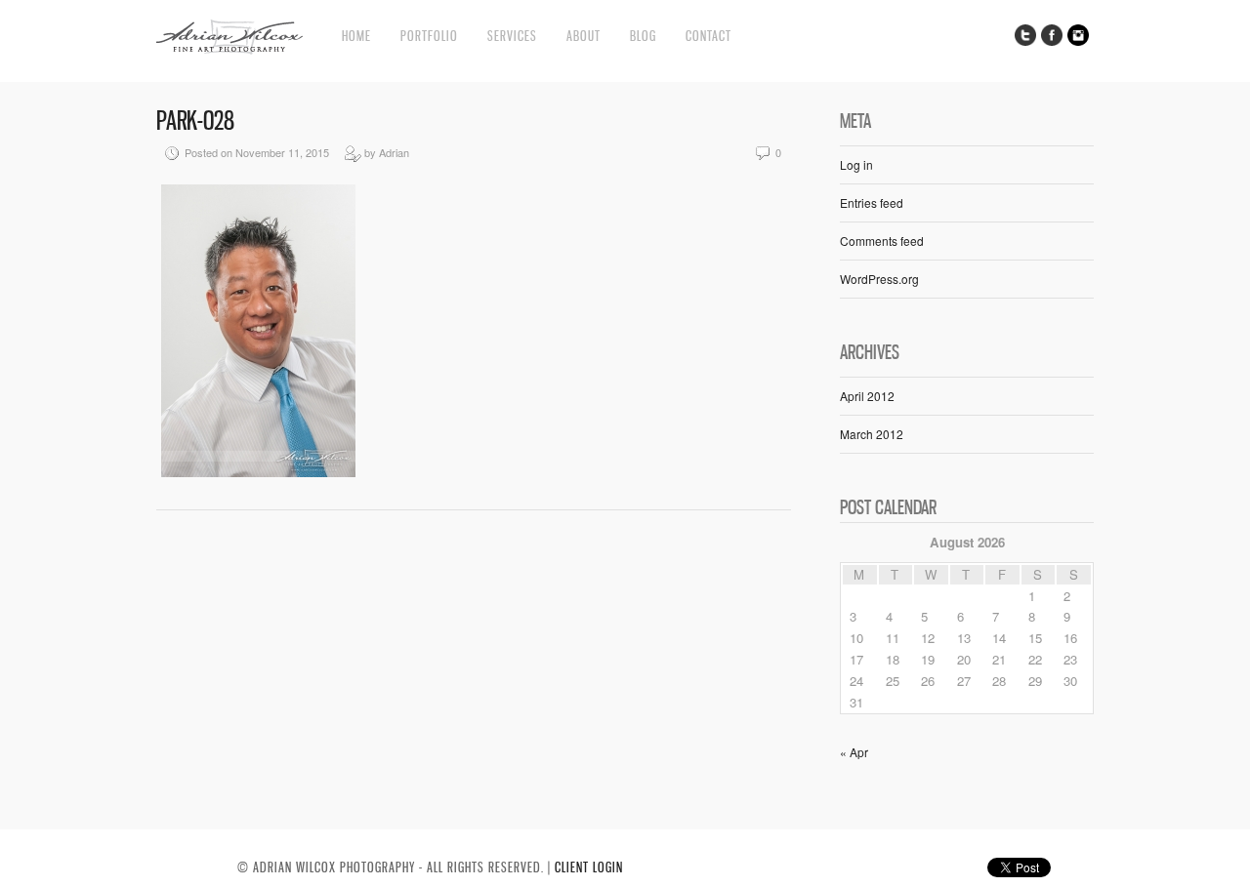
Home (356, 35)
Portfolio (429, 35)
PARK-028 (195, 120)
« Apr (854, 752)
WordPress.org (879, 278)
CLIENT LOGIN (589, 867)
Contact (708, 35)
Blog (643, 35)
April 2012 (867, 395)
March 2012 (871, 433)
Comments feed (882, 240)
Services (512, 35)
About (583, 35)
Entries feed (871, 202)
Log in (856, 164)
